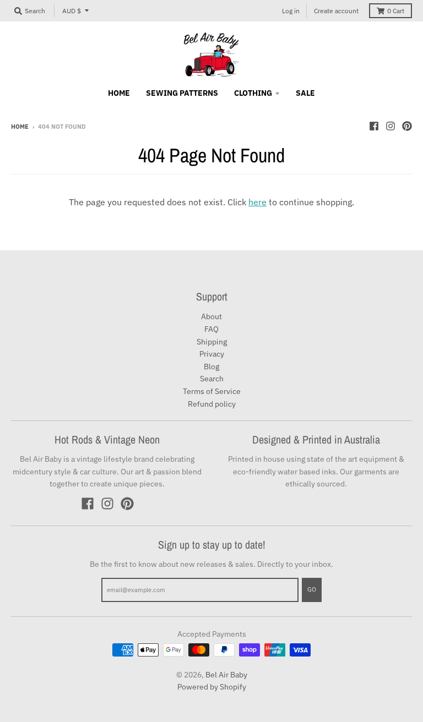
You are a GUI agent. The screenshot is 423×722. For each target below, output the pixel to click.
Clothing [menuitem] (253, 93)
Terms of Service (212, 391)
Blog (211, 366)
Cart (395, 11)
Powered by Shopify (211, 687)
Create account (336, 11)
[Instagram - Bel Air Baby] (390, 126)
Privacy (211, 354)
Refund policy (212, 404)
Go (311, 589)
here (257, 201)
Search (212, 379)
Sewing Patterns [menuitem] (182, 93)
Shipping (212, 342)
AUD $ (71, 11)
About (211, 316)
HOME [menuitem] (119, 93)
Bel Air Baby (226, 675)
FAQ (211, 329)
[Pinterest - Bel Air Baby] (407, 126)
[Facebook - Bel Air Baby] (374, 126)
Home (20, 126)
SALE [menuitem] (305, 93)
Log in (291, 11)
